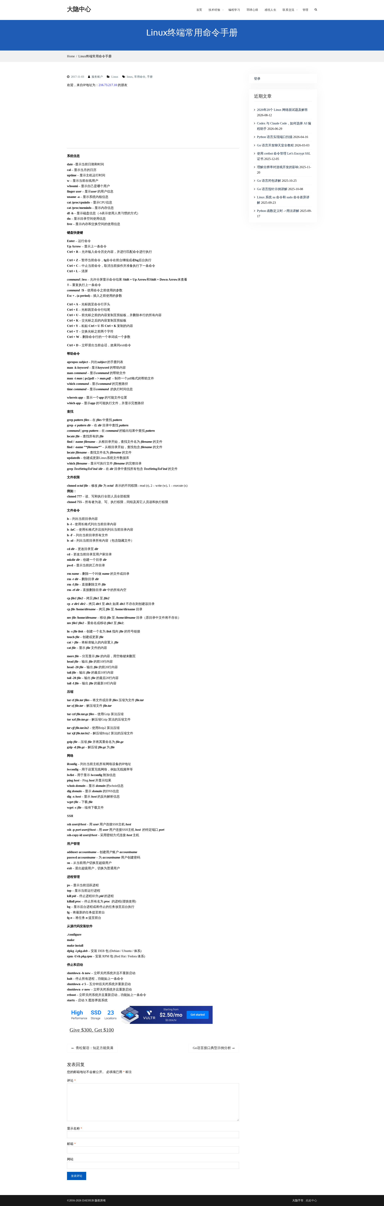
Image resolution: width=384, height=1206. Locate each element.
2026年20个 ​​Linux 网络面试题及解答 (282, 109)
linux (130, 76)
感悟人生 (270, 9)
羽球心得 (252, 9)
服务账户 (97, 76)
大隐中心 (79, 9)
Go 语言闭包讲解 (269, 180)
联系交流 (288, 9)
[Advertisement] (153, 119)
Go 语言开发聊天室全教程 (275, 145)
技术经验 (214, 9)
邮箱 (71, 1143)
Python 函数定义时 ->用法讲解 (278, 210)
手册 (150, 76)
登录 (257, 78)
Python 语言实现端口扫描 (274, 137)
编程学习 (234, 9)
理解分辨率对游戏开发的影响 (278, 167)
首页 (199, 9)
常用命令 (139, 76)
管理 (305, 9)
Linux (114, 76)
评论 (71, 1080)
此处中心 (311, 1200)
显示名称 (74, 1128)
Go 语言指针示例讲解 (272, 189)
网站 (70, 1159)
